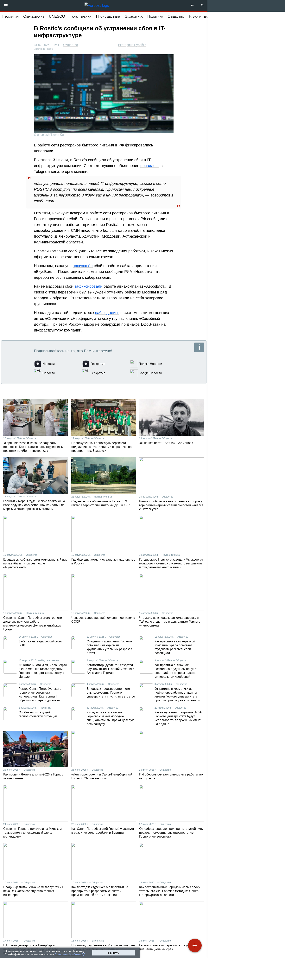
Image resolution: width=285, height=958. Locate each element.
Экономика (134, 16)
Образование (33, 16)
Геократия (10, 16)
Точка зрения (80, 16)
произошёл (83, 266)
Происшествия (108, 16)
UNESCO (57, 16)
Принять (113, 952)
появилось (149, 166)
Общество (176, 16)
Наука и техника (202, 16)
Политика (155, 16)
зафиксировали (89, 286)
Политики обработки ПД (70, 954)
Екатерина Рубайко (132, 45)
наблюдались (107, 313)
